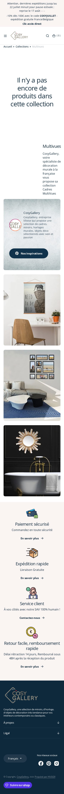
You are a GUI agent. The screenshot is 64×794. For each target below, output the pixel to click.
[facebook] (41, 763)
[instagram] (56, 763)
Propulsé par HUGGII (45, 776)
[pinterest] (49, 763)
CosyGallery (23, 776)
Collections (22, 46)
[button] (5, 36)
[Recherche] (47, 36)
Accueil (8, 46)
